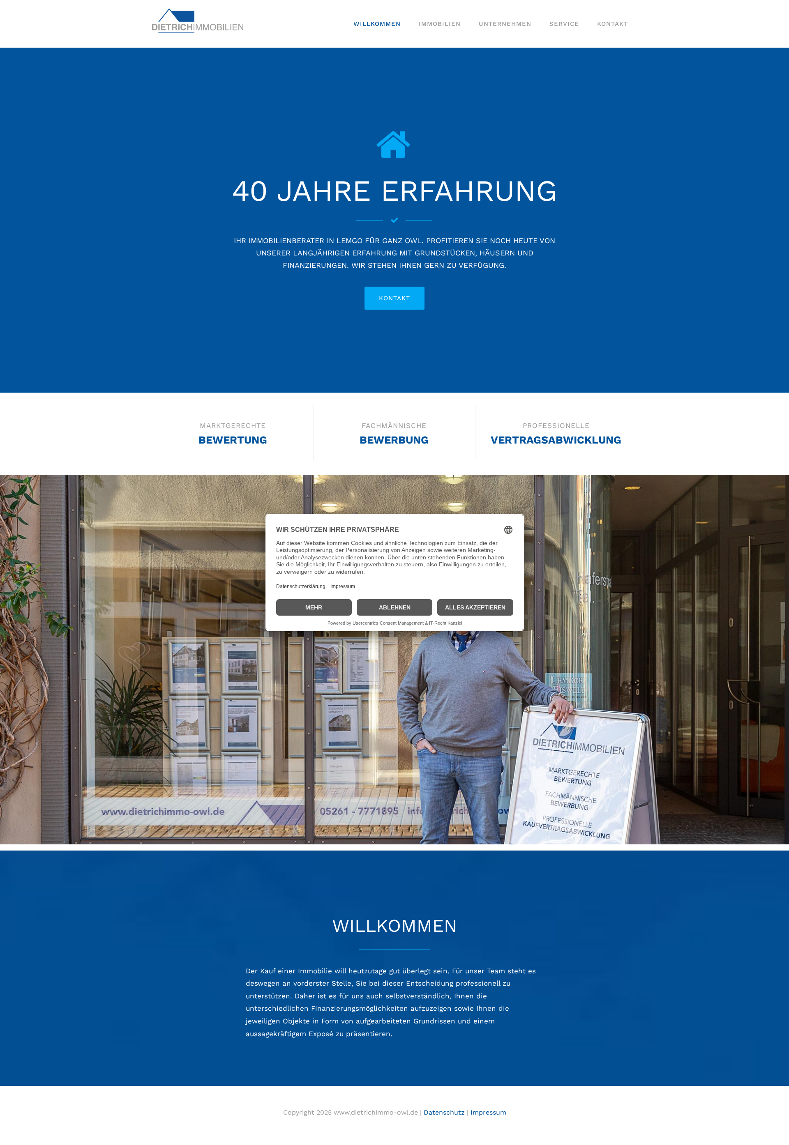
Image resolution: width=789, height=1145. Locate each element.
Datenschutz (444, 1112)
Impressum (488, 1112)
